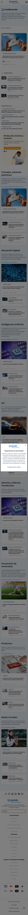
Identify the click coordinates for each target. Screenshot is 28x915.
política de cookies (12, 461)
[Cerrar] (25, 445)
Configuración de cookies (14, 467)
